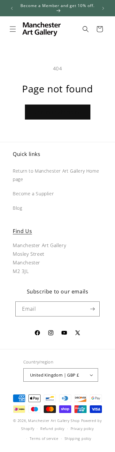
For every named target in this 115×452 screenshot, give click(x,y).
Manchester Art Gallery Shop (54, 420)
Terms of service (44, 438)
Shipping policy (78, 438)
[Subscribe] (92, 308)
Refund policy (52, 428)
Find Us (22, 231)
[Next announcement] (103, 8)
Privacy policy (82, 428)
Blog (17, 208)
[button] (13, 29)
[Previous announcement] (12, 8)
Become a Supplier (33, 194)
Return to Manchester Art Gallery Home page (56, 175)
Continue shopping (57, 112)
